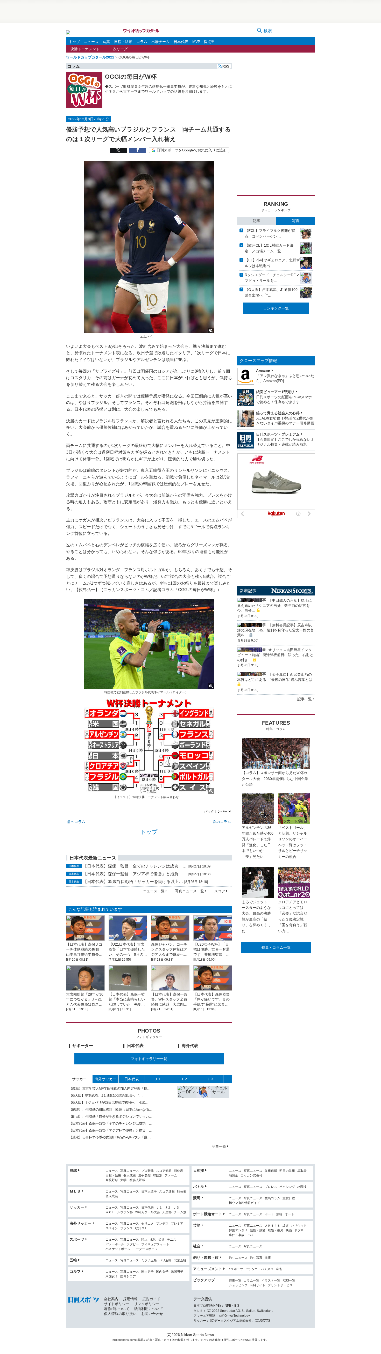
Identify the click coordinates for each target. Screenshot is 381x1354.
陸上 (144, 1239)
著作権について (116, 1309)
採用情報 (130, 1299)
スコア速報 (164, 1171)
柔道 (161, 1239)
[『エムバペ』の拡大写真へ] (149, 331)
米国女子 (111, 1276)
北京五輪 (180, 1260)
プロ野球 (147, 1171)
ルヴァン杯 (125, 1212)
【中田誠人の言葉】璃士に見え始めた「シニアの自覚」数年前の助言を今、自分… (274, 605)
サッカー (79, 1079)
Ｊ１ (157, 1079)
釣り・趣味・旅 (205, 1257)
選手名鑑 (144, 1175)
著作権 (216, 1339)
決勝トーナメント (85, 49)
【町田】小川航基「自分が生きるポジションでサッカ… (110, 1116)
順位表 (178, 1171)
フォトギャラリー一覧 (149, 1059)
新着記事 (248, 590)
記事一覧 (219, 1146)
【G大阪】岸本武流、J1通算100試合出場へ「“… (271, 292)
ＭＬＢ (75, 1191)
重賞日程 (289, 1198)
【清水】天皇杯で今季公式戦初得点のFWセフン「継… (110, 1137)
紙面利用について (148, 1309)
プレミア (177, 1223)
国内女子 (162, 1272)
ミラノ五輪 (149, 1260)
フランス (126, 1228)
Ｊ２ (184, 1079)
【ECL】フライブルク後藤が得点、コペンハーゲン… (270, 233)
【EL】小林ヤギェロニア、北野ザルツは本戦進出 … (272, 263)
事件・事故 (236, 1235)
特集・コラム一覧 (276, 947)
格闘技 (302, 1187)
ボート (269, 1214)
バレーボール (114, 1244)
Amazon (263, 371)
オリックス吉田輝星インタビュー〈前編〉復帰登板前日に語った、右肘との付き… (275, 655)
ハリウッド (299, 1225)
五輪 (73, 1260)
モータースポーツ (145, 1249)
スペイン (111, 1228)
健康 (268, 1258)
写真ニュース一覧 (189, 891)
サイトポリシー (116, 1304)
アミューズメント (207, 1269)
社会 (196, 1246)
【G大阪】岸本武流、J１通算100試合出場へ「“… (106, 1095)
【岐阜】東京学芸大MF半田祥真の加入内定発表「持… (109, 1088)
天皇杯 (167, 1212)
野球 (73, 1170)
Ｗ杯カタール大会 (147, 1212)
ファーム (171, 1175)
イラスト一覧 (271, 1280)
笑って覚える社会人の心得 (278, 413)
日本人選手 (149, 1191)
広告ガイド (151, 1299)
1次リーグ (119, 49)
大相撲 (198, 1170)
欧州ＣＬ (141, 1228)
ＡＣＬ (110, 1212)
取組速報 (271, 1171)
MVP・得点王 (203, 42)
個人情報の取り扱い (120, 1313)
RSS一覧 (289, 1280)
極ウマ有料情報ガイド (244, 1203)
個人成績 (129, 1175)
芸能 (196, 1225)
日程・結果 (123, 42)
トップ (74, 42)
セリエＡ (147, 1223)
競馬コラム (272, 1198)
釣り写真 (256, 1258)
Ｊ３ (210, 1079)
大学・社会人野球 (132, 1180)
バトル (198, 1186)
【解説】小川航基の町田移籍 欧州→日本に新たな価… (110, 1109)
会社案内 (111, 1299)
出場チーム (160, 42)
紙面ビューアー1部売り (275, 392)
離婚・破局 (275, 1230)
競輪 (279, 1214)
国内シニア (128, 1276)
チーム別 (180, 1212)
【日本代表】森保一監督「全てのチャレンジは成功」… (135, 866)
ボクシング (287, 1187)
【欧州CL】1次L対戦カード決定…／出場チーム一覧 (269, 248)
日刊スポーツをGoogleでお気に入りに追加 (192, 150)
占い (250, 1235)
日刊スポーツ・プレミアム (278, 434)
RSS (225, 66)
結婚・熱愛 (257, 1230)
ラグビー (132, 1244)
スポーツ (77, 1239)
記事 (256, 221)
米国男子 (177, 1272)
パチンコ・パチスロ (259, 1269)
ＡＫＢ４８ (272, 1225)
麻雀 (279, 1269)
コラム (141, 42)
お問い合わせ (152, 1313)
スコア (219, 891)
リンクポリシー (146, 1304)
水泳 (153, 1239)
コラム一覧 (251, 1280)
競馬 (196, 1198)
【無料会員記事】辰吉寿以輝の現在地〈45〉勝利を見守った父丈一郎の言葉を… (275, 630)
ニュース (91, 42)
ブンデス (162, 1223)
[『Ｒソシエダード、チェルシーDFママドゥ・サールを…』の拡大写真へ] (203, 1112)
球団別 (157, 1175)
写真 (106, 42)
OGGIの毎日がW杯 (131, 76)
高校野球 (111, 1180)
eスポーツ (236, 1269)
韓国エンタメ (238, 1230)
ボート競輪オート (207, 1214)
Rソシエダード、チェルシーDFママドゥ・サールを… (272, 278)
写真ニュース (129, 1171)
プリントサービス (280, 1285)
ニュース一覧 (154, 891)
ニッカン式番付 (251, 1175)
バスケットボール (117, 1249)
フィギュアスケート (155, 1244)
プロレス (271, 1187)
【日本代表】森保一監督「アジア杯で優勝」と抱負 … (135, 874)
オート (289, 1214)
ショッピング (238, 1285)
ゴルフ (75, 1271)
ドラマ (299, 1230)
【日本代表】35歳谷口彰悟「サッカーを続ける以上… (133, 881)
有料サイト (257, 1285)
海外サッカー (105, 1079)
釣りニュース (238, 1258)
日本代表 (181, 42)
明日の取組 (287, 1171)
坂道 (286, 1225)
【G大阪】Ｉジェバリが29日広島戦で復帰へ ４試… (108, 1102)
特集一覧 (235, 1280)
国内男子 (147, 1272)
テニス (171, 1239)
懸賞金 (233, 1175)
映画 (289, 1230)
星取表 (302, 1171)
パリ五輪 (165, 1260)
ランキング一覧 (276, 308)
